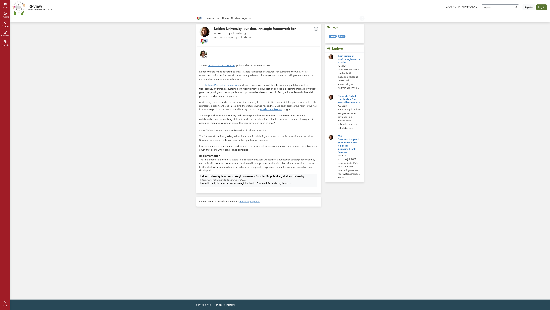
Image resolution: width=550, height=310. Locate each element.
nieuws (333, 36)
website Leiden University (221, 65)
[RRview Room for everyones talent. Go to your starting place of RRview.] (32, 7)
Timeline (236, 19)
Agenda (247, 19)
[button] (451, 7)
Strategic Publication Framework (221, 85)
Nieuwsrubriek (212, 18)
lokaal (341, 36)
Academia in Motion (271, 109)
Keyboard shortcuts (224, 304)
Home (225, 18)
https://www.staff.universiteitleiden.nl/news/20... (223, 179)
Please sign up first (249, 201)
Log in (541, 7)
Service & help (204, 304)
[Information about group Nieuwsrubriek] (362, 18)
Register (529, 7)
